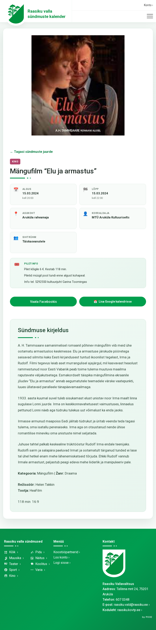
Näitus (39, 558)
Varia (38, 570)
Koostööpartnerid (65, 552)
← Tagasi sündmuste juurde (31, 152)
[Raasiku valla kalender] (16, 14)
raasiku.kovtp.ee (128, 610)
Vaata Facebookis (43, 302)
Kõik (12, 552)
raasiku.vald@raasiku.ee (131, 605)
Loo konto (60, 557)
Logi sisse (61, 563)
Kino (12, 576)
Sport (13, 570)
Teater (13, 564)
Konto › (148, 5)
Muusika (15, 558)
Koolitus (41, 564)
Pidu (38, 552)
